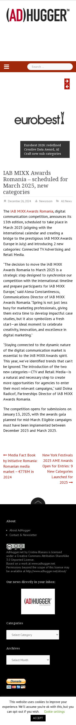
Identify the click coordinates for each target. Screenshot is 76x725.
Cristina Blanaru (38, 552)
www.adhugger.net (43, 563)
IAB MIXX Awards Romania (31, 211)
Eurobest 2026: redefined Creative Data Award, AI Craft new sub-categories (42, 149)
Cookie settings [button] (54, 712)
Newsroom (46, 201)
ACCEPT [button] (38, 718)
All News (66, 201)
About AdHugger (20, 530)
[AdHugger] (38, 14)
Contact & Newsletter (23, 535)
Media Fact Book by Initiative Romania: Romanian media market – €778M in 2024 (20, 466)
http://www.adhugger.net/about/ (46, 571)
